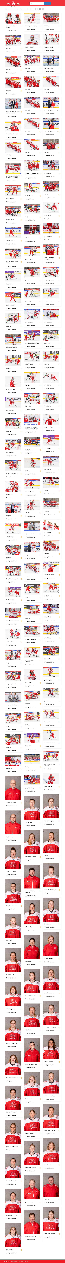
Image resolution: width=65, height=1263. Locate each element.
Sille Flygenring (47, 855)
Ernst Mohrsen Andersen (30, 1236)
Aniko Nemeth (47, 343)
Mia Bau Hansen (10, 974)
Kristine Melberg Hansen (30, 1167)
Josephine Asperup (48, 47)
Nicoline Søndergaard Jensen (50, 889)
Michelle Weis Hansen (30, 995)
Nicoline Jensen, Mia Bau (30, 26)
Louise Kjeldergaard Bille (31, 1064)
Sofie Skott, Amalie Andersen (12, 621)
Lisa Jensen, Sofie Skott (49, 280)
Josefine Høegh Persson (49, 1130)
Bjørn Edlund (9, 768)
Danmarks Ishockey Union (20, 1261)
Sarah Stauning (47, 924)
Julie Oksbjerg (47, 532)
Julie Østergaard (10, 198)
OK (47, 3)
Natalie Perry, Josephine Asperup (11, 26)
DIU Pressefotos (14, 3)
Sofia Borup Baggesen (49, 821)
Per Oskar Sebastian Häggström (29, 891)
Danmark (46, 26)
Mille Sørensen (47, 173)
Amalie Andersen (29, 492)
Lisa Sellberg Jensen (48, 1061)
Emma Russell (47, 215)
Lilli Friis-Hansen (29, 238)
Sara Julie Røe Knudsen (11, 905)
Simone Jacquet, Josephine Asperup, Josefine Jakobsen (31, 428)
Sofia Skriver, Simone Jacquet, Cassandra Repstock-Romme (32, 174)
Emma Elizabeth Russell (11, 1215)
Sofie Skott (46, 490)
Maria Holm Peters (29, 1098)
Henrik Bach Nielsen (48, 68)
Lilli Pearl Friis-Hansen (11, 1112)
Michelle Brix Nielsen (49, 993)
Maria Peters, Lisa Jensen (11, 578)
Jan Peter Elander (29, 1202)
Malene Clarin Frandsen (49, 1096)
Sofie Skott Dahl (28, 822)
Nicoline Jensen (28, 406)
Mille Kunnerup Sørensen (50, 1027)
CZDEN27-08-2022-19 (49, 743)
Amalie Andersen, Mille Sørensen (49, 764)
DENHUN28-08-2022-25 (11, 347)
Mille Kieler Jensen (10, 1009)
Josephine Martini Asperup (12, 1146)
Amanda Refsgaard (10, 240)
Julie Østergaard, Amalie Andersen (30, 661)
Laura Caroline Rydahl (11, 1181)
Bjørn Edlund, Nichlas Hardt (31, 534)
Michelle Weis (9, 284)
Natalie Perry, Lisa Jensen (12, 134)
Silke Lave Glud (28, 926)
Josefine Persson (29, 196)
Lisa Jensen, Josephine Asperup (13, 473)
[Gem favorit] (21, 26)
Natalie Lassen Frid (48, 958)
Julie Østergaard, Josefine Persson (12, 262)
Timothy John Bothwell (11, 802)
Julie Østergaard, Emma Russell (32, 343)
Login (49, 1)
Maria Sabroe (28, 961)
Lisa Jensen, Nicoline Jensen (12, 684)
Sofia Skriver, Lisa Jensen (30, 639)
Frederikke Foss (9, 1249)
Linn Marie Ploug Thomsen (12, 1043)
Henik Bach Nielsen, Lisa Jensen (51, 110)
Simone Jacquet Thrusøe (30, 856)
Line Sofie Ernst (28, 1030)
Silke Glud (27, 385)
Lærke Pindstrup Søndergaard (13, 1077)
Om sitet (36, 1)
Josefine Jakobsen (29, 47)
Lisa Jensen (27, 217)
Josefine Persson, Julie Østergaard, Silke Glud (49, 258)
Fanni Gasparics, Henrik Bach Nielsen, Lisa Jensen (12, 112)
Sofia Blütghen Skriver (11, 871)
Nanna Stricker (9, 940)
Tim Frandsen (9, 837)
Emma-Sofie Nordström (49, 1233)
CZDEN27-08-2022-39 (49, 574)
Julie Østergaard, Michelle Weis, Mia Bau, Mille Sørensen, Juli (13, 176)
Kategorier (42, 1)
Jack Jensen (46, 1199)
